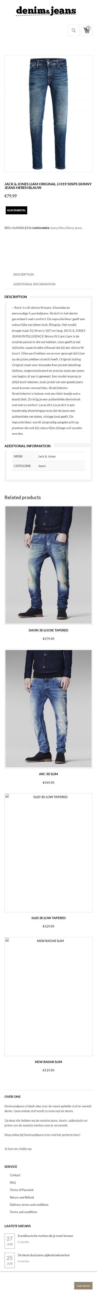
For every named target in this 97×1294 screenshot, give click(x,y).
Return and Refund (22, 1197)
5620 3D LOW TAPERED (48, 918)
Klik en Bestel (16, 210)
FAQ (13, 1182)
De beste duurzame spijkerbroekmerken (44, 1255)
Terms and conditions (23, 1212)
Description (23, 274)
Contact (15, 1175)
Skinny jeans (74, 228)
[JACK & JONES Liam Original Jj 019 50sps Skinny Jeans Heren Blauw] (48, 113)
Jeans (54, 228)
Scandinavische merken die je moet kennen (45, 1236)
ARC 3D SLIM (48, 774)
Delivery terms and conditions (29, 1204)
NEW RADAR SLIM (48, 1062)
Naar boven (83, 1285)
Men (62, 228)
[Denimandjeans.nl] (46, 10)
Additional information (34, 284)
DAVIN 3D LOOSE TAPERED (48, 630)
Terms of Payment (22, 1190)
